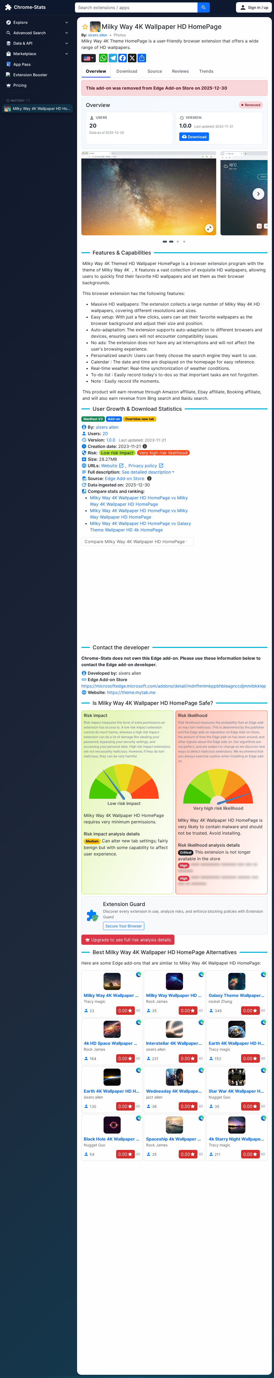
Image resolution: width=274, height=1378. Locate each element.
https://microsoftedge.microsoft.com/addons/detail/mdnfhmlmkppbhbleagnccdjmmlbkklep (173, 686)
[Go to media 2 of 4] (171, 241)
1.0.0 (110, 440)
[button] (254, 7)
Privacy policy (143, 465)
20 (105, 433)
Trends (206, 71)
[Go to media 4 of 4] (184, 241)
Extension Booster (30, 74)
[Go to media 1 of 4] (165, 241)
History (21, 100)
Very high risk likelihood (163, 452)
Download (126, 71)
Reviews (180, 71)
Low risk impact (117, 452)
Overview (96, 71)
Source (154, 71)
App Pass (22, 64)
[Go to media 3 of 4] (177, 241)
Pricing (19, 85)
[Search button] (203, 7)
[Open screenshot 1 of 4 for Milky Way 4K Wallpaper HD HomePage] (148, 193)
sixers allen (97, 35)
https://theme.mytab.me (131, 692)
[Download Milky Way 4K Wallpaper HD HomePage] (219, 128)
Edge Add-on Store (124, 478)
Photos (120, 35)
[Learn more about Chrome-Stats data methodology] (149, 478)
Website (110, 465)
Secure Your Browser (123, 926)
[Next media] (258, 194)
